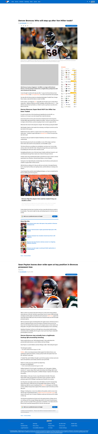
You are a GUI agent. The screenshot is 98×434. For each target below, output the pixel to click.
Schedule (21, 1)
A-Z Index (50, 427)
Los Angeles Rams (35, 94)
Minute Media (14, 430)
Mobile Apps (74, 423)
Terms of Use (62, 425)
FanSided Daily (24, 425)
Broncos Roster (27, 255)
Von (35, 101)
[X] (89, 1)
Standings (27, 1)
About (22, 423)
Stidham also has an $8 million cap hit (46, 392)
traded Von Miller (24, 94)
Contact (50, 423)
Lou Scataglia (23, 23)
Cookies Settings (63, 427)
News (13, 1)
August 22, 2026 (37, 349)
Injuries (35, 1)
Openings (35, 423)
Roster (31, 1)
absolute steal (44, 133)
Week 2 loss (50, 315)
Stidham (22, 352)
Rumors (16, 1)
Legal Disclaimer (24, 427)
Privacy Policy (51, 425)
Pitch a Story (36, 425)
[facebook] (87, 1)
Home (22, 255)
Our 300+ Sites (62, 423)
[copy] (27, 26)
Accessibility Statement (38, 427)
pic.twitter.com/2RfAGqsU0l (27, 364)
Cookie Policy (74, 425)
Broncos (44, 385)
